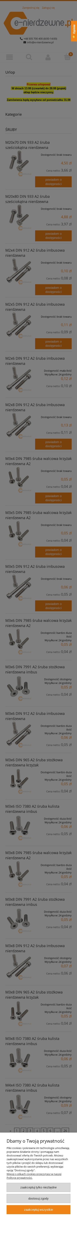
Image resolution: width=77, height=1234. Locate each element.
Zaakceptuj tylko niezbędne (38, 1187)
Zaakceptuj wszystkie (38, 1209)
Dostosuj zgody (38, 1198)
